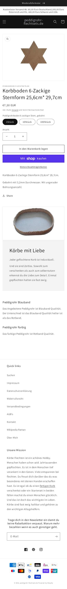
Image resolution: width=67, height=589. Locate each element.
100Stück (45, 121)
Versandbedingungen (19, 406)
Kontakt (11, 421)
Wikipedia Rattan (16, 429)
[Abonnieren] (56, 536)
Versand (15, 110)
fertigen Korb (47, 485)
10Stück (27, 121)
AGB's (10, 414)
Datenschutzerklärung (19, 390)
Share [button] (10, 195)
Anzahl (6, 129)
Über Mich (12, 437)
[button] (4, 22)
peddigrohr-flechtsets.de (29, 583)
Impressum (13, 383)
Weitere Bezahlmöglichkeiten (33, 167)
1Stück (10, 121)
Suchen (11, 375)
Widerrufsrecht (15, 398)
